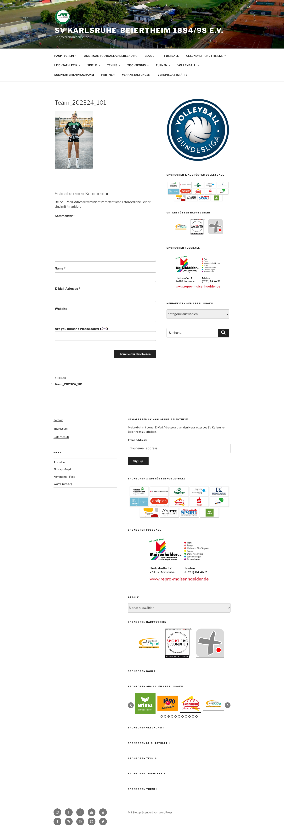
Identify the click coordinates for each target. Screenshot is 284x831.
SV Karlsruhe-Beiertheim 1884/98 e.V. (139, 30)
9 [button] (189, 716)
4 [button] (172, 716)
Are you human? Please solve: (77, 329)
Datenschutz (61, 436)
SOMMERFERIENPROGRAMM (74, 74)
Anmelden (60, 462)
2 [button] (165, 716)
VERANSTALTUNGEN (136, 74)
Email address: (137, 440)
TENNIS (112, 65)
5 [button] (175, 716)
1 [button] (162, 716)
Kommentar (65, 216)
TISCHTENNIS (136, 65)
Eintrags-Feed (62, 469)
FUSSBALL (171, 55)
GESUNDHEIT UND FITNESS (204, 55)
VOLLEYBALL (186, 65)
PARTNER (108, 74)
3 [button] (169, 716)
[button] (131, 705)
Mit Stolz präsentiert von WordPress (150, 812)
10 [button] (193, 716)
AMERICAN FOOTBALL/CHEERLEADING (110, 55)
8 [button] (186, 716)
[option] (181, 226)
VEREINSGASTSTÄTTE (172, 74)
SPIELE (92, 65)
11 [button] (196, 716)
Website (61, 309)
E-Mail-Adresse (67, 289)
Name (60, 268)
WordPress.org (63, 483)
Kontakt (58, 420)
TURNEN (161, 65)
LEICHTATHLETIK (65, 65)
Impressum (61, 428)
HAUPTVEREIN (64, 55)
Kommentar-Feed (64, 476)
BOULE (149, 55)
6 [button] (179, 716)
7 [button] (182, 716)
